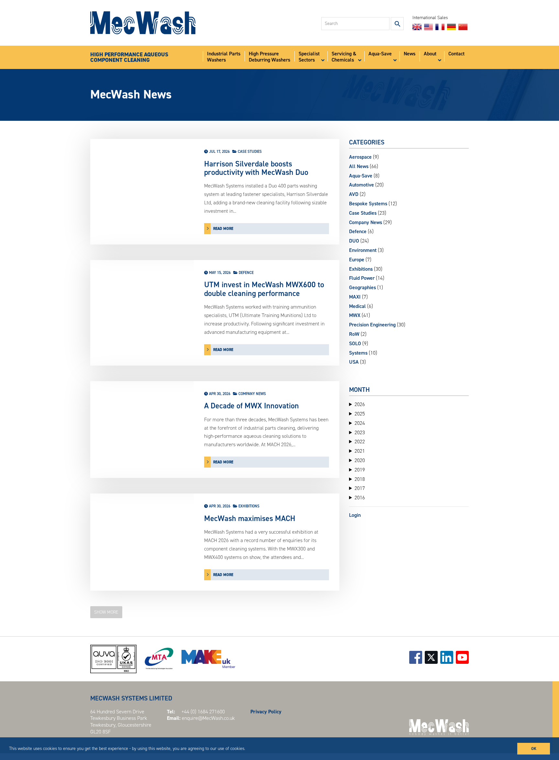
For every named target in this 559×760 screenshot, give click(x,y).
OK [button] (533, 748)
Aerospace (360, 156)
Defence (246, 272)
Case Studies (250, 151)
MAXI (355, 296)
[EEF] (208, 659)
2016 (360, 497)
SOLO (355, 343)
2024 (360, 423)
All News (358, 166)
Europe (356, 259)
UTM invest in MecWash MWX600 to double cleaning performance (264, 289)
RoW (354, 334)
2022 (360, 441)
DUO (354, 240)
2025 (360, 414)
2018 (360, 479)
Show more (106, 612)
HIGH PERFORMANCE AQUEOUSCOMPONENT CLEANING (129, 57)
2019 (360, 470)
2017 (360, 488)
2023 (360, 432)
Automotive (361, 184)
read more (223, 228)
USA (354, 361)
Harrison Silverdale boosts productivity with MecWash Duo (256, 168)
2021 (360, 451)
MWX (354, 315)
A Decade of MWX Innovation (251, 406)
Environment (363, 250)
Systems (358, 352)
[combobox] (355, 23)
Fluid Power (362, 278)
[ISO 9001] (113, 659)
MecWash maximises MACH (249, 518)
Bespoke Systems (368, 203)
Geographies (362, 287)
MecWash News (131, 94)
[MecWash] (142, 22)
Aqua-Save (360, 175)
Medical (357, 306)
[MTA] (159, 659)
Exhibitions (248, 506)
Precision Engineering (372, 324)
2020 (360, 460)
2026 (360, 404)
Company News (252, 393)
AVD (353, 194)
